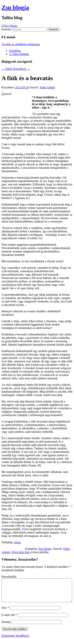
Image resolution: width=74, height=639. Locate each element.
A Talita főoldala (19, 54)
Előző (7, 68)
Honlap (6, 621)
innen (17, 542)
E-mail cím (9, 614)
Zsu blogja (15, 7)
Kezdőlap (15, 50)
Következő (21, 68)
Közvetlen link (21, 552)
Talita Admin (47, 87)
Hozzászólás (9, 576)
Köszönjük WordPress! (15, 635)
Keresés (6, 29)
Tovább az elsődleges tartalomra (21, 44)
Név (5, 607)
